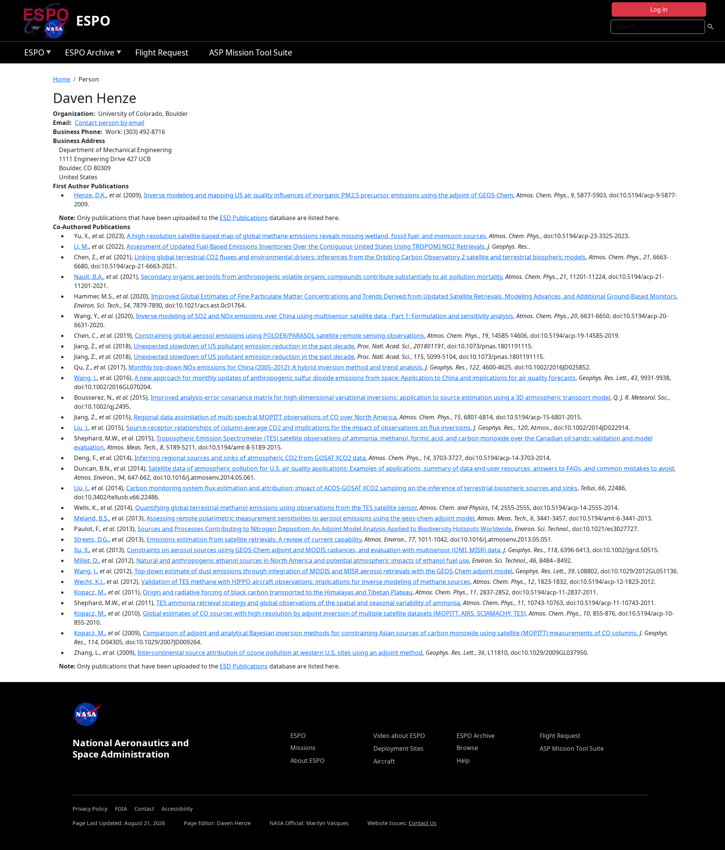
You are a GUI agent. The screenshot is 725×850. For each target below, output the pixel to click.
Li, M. (81, 246)
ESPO (93, 20)
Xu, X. (81, 550)
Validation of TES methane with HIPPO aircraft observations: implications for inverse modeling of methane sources (305, 581)
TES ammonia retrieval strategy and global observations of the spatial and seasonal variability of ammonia (308, 603)
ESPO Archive (87, 53)
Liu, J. (81, 427)
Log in (659, 9)
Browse (467, 748)
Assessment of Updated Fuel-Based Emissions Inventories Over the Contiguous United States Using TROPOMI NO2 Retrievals (305, 246)
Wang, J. (85, 378)
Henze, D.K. (90, 195)
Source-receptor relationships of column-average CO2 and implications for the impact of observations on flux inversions (298, 427)
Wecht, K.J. (88, 581)
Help (463, 760)
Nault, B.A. (88, 277)
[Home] (49, 21)
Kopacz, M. (89, 592)
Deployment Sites (398, 748)
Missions (303, 748)
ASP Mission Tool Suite (250, 52)
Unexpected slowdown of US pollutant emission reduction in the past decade (244, 346)
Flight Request (161, 52)
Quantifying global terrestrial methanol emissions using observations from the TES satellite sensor (275, 508)
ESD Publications (244, 218)
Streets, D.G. (91, 539)
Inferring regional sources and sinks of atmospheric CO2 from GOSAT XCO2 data (250, 458)
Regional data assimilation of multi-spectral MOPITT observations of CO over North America (265, 417)
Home (61, 79)
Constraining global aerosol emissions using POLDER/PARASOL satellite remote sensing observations (279, 335)
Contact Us (423, 823)
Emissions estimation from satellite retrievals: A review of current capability (254, 539)
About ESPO (307, 760)
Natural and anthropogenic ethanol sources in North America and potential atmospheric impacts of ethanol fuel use (302, 560)
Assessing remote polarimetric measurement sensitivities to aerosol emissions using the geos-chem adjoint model (310, 518)
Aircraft (384, 761)
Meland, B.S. (91, 518)
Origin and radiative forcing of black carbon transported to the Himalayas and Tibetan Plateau (277, 592)
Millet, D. (86, 560)
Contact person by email (109, 123)
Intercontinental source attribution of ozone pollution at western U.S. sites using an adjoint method (280, 652)
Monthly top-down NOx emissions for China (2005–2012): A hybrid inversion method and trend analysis (275, 367)
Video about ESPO (399, 735)
